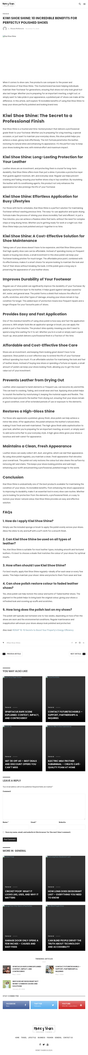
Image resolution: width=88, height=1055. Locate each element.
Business (41, 1038)
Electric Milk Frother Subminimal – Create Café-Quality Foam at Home (64, 764)
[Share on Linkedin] (83, 643)
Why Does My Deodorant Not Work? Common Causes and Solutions (25, 983)
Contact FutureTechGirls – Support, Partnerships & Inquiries (65, 715)
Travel (24, 1038)
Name (5, 822)
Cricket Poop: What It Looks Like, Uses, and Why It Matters (21, 894)
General (6, 14)
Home (17, 1038)
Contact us (68, 1038)
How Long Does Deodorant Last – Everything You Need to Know (65, 894)
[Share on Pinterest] (79, 643)
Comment (7, 791)
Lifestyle (32, 1038)
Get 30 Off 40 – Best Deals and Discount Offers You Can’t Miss (21, 764)
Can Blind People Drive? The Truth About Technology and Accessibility (64, 943)
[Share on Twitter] (76, 643)
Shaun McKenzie (17, 29)
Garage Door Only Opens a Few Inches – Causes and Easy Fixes (21, 943)
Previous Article (14, 654)
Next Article (76, 654)
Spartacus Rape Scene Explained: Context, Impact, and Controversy (22, 715)
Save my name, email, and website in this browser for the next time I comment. (38, 832)
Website (62, 822)
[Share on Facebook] (72, 643)
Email (33, 822)
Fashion (50, 1038)
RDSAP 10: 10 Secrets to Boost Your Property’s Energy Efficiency (43, 630)
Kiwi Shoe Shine (14, 643)
